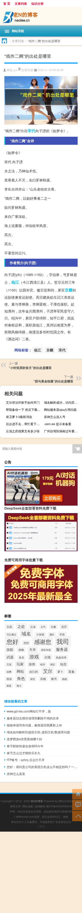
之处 (21, 626)
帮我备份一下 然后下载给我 (24, 409)
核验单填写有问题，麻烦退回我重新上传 (34, 725)
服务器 (62, 649)
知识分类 (37, 3)
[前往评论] (77, 805)
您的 (26, 643)
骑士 (19, 685)
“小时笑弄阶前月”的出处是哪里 (30, 367)
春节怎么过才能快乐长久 (23, 753)
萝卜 (60, 672)
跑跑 (64, 679)
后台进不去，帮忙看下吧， (24, 424)
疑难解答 (40, 806)
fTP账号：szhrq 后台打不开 (26, 760)
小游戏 (40, 634)
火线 (47, 657)
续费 (9, 671)
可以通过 (11, 634)
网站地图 (28, 806)
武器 (10, 657)
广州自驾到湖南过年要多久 (62, 431)
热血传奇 (61, 657)
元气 (43, 626)
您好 (12, 641)
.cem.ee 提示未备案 (57, 424)
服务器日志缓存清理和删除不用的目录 (33, 718)
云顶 (32, 626)
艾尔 (47, 671)
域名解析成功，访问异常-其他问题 (62, 402)
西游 (9, 679)
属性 (51, 634)
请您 (32, 679)
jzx (15, 70)
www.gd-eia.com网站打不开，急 (29, 711)
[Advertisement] (41, 872)
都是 (9, 685)
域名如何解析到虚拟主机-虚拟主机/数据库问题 (38, 732)
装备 (71, 671)
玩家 (20, 663)
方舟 (32, 649)
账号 (54, 679)
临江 (15, 282)
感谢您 (42, 641)
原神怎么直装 (16, 774)
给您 (63, 664)
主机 (9, 627)
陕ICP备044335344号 (59, 806)
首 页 (6, 3)
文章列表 (21, 3)
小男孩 (41, 826)
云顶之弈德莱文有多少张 (23, 431)
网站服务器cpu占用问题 (60, 409)
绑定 (52, 664)
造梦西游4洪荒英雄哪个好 (24, 739)
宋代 (31, 130)
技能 (10, 649)
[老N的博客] (41, 16)
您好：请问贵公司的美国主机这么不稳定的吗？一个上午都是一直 (42, 767)
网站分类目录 (66, 801)
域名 (26, 633)
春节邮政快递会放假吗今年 (25, 746)
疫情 (32, 664)
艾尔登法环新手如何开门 (23, 402)
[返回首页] (77, 794)
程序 (42, 664)
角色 (21, 678)
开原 (62, 634)
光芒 (64, 627)
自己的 (33, 672)
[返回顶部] (77, 816)
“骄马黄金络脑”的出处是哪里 (53, 381)
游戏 (34, 656)
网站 (20, 671)
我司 (62, 641)
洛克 (21, 657)
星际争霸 (46, 649)
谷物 (43, 679)
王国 (9, 664)
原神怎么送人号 (54, 417)
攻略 (21, 650)
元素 (53, 626)
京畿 (69, 290)
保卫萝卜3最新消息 (19, 417)
